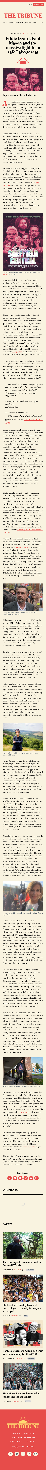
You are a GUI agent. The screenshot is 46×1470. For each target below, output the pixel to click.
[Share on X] (9, 1178)
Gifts (35, 23)
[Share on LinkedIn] (20, 1178)
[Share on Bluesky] (31, 1178)
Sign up (16, 1433)
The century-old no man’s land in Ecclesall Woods (22, 1264)
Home (5, 23)
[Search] (42, 22)
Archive (28, 23)
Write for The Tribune (23, 1437)
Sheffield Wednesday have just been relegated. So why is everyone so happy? (22, 1308)
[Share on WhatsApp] (25, 1178)
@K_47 (5, 274)
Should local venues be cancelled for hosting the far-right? (21, 1395)
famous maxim (29, 1146)
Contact (31, 1441)
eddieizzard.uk (11, 407)
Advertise (19, 23)
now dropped (25, 1112)
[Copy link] (36, 1178)
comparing (17, 351)
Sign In (29, 5)
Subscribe (38, 5)
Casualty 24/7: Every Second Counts (23, 531)
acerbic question (22, 547)
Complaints (28, 1433)
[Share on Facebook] (15, 1178)
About (11, 23)
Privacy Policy (18, 1441)
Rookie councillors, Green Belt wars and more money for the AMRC (23, 1352)
